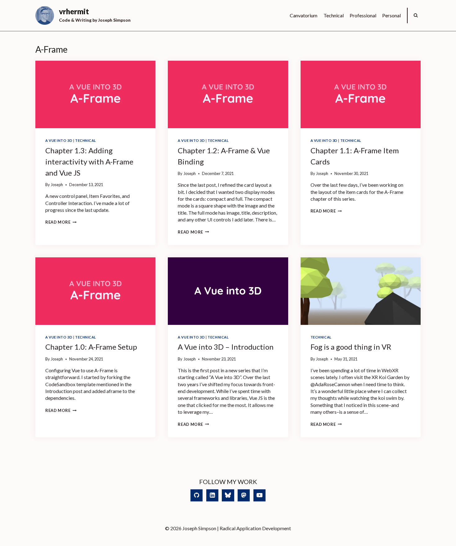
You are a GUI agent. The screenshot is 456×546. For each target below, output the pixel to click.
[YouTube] (259, 495)
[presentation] (95, 94)
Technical (334, 15)
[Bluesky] (228, 495)
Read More (61, 222)
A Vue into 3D (58, 140)
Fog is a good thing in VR (351, 346)
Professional (363, 15)
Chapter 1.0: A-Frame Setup (91, 346)
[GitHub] (196, 495)
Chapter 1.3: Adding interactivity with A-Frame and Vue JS (89, 161)
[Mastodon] (244, 495)
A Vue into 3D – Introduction (226, 346)
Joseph (57, 184)
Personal (391, 15)
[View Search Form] (416, 15)
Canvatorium (303, 15)
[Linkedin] (212, 495)
